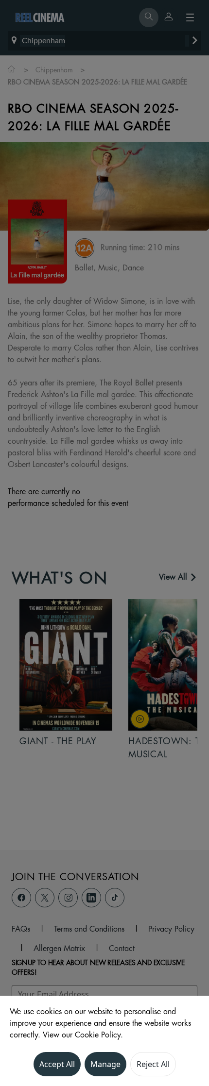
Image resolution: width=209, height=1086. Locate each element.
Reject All (153, 1064)
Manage (105, 1064)
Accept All (57, 1064)
